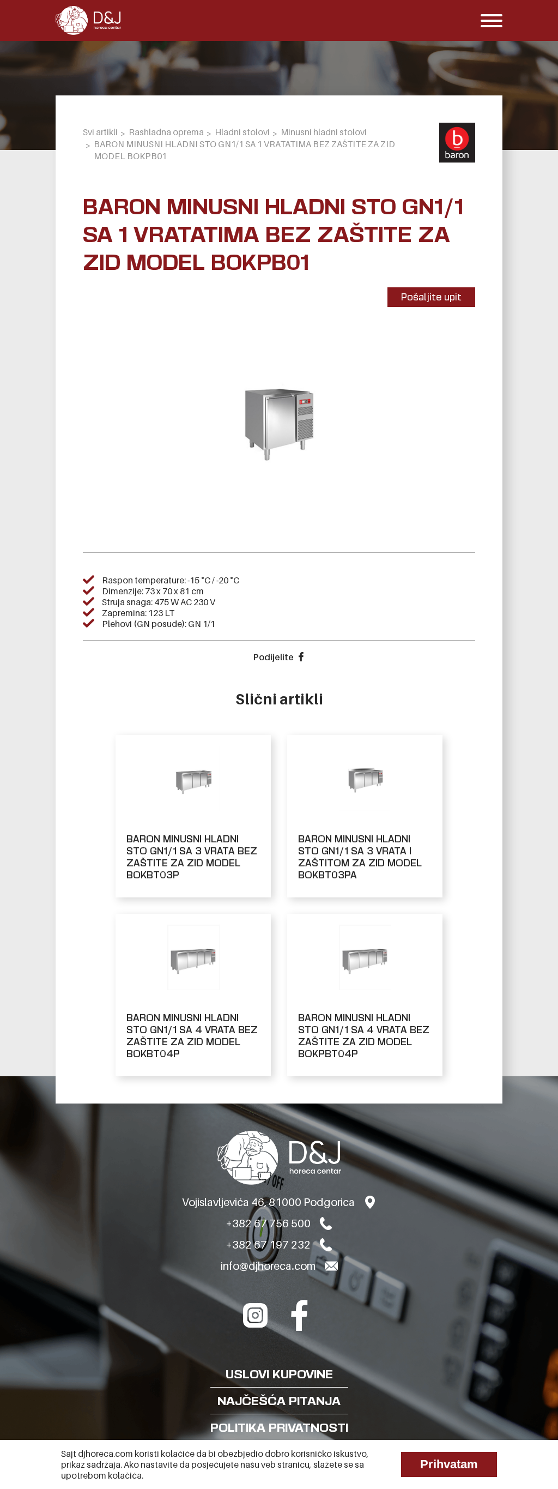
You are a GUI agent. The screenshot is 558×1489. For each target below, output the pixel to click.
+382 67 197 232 (268, 1244)
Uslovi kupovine (279, 1374)
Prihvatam (449, 1464)
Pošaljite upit (431, 297)
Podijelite (273, 657)
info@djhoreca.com (268, 1266)
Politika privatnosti (279, 1427)
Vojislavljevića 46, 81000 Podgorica (268, 1202)
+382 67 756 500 (268, 1223)
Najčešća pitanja (279, 1400)
